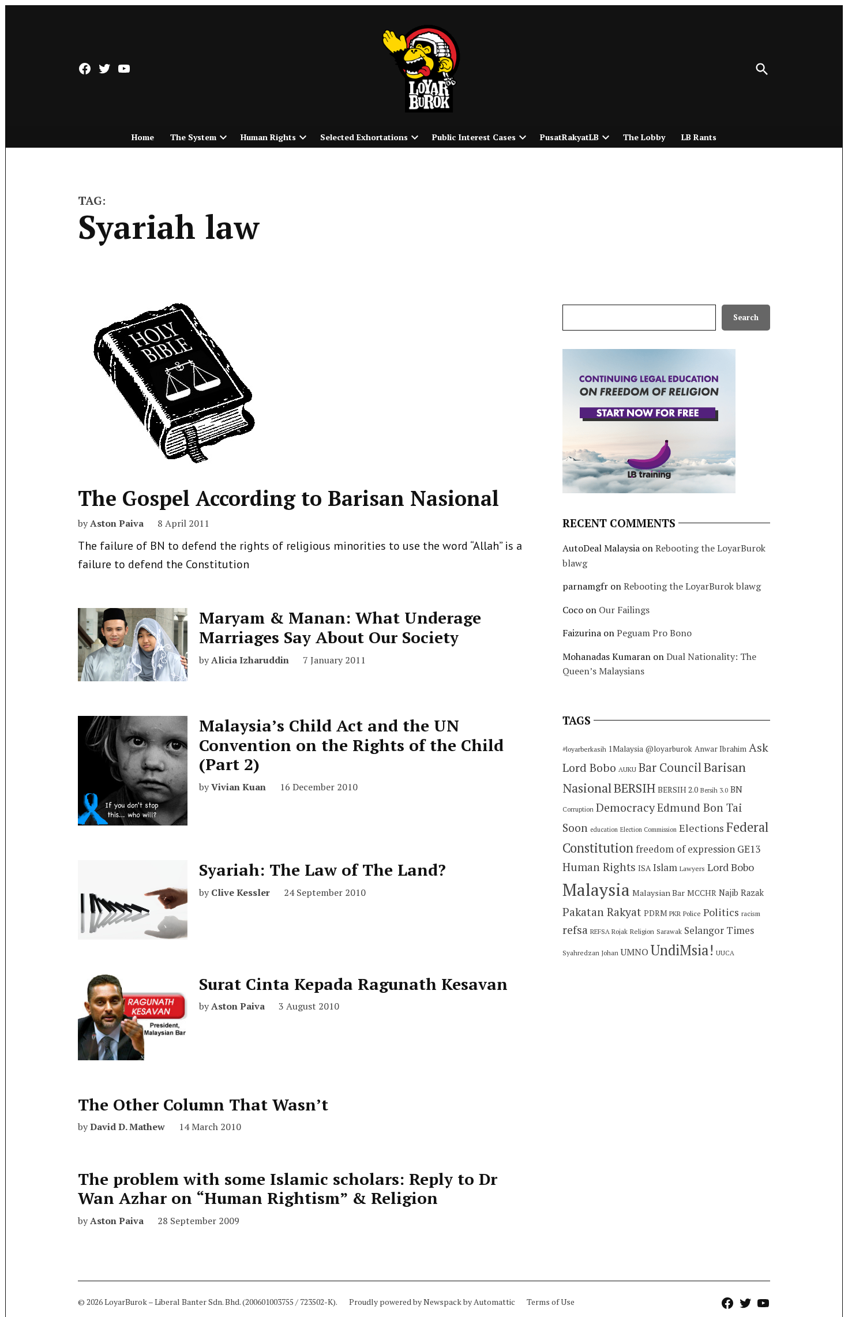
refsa (575, 929)
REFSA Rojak (609, 931)
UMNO (634, 951)
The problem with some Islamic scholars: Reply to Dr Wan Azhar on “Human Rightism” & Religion (287, 1188)
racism (750, 913)
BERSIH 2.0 (678, 789)
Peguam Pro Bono (654, 632)
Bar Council (670, 767)
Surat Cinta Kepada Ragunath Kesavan (353, 984)
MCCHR (701, 893)
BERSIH (634, 787)
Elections (701, 828)
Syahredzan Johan (590, 952)
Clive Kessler (240, 892)
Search (746, 317)
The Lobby (644, 137)
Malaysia (596, 889)
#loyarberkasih (584, 749)
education (604, 830)
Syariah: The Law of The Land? (322, 869)
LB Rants (698, 137)
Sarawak (669, 931)
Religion (642, 931)
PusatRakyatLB (569, 137)
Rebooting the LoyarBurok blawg (692, 586)
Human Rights (268, 137)
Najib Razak (741, 892)
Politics (721, 912)
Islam (665, 867)
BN (736, 789)
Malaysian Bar (658, 892)
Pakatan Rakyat (601, 912)
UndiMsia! (682, 950)
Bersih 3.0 (714, 790)
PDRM (655, 913)
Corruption (578, 809)
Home (143, 137)
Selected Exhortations (364, 137)
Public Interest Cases (474, 137)
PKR (675, 913)
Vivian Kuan (238, 787)
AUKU (627, 769)
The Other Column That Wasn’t (203, 1104)
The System (193, 137)
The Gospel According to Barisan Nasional (288, 498)
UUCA (725, 952)
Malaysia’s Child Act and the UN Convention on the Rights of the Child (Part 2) (351, 745)
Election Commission (648, 830)
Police (692, 913)
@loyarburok (669, 749)
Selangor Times (719, 930)
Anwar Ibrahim (720, 749)
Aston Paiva (117, 523)
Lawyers (692, 868)
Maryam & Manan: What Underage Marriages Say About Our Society (340, 627)
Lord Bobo (730, 867)
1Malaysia (626, 749)
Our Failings (624, 609)
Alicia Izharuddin (250, 660)
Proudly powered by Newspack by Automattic (432, 1301)
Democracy (625, 807)
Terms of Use (551, 1301)
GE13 (748, 849)
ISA (644, 868)
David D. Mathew (127, 1126)
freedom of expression (685, 849)
